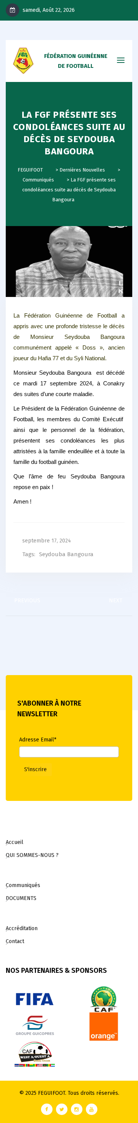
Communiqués (23, 885)
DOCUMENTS (21, 898)
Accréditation (22, 928)
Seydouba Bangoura (66, 554)
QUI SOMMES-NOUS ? (32, 855)
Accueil (14, 842)
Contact (15, 941)
